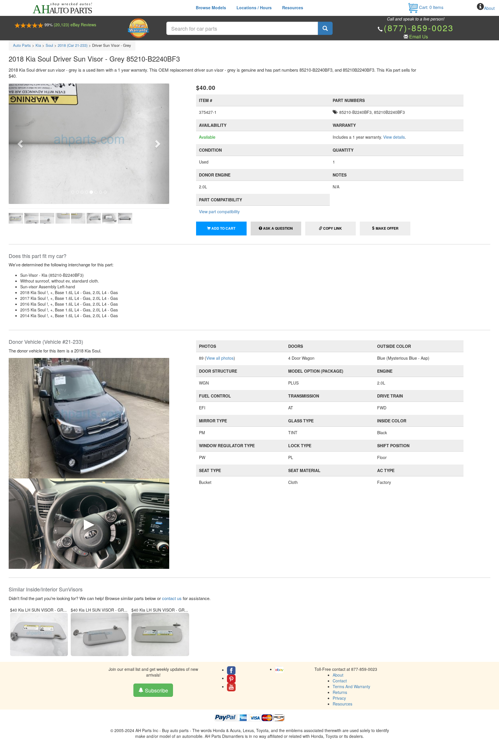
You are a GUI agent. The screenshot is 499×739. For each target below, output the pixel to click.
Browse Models (211, 7)
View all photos (220, 358)
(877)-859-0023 (419, 28)
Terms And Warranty (351, 686)
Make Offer (387, 228)
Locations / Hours (254, 7)
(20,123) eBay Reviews (75, 24)
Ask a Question (277, 228)
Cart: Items (431, 7)
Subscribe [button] (156, 690)
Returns (340, 692)
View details (394, 137)
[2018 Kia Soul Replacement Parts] (89, 417)
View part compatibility (219, 211)
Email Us (418, 36)
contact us (172, 598)
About (489, 8)
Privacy (339, 698)
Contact (340, 681)
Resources (292, 7)
